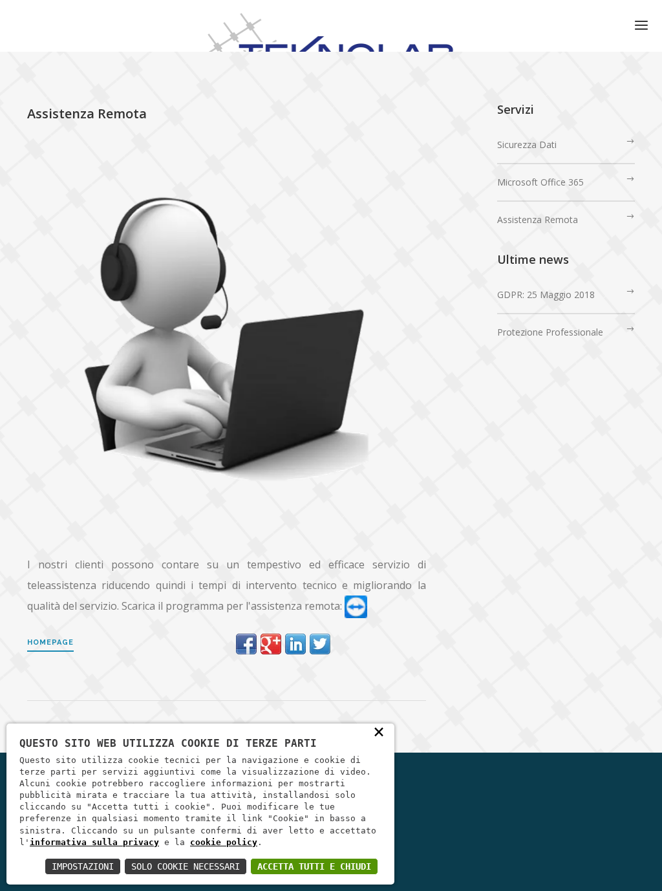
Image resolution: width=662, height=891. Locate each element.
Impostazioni (83, 866)
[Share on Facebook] (246, 644)
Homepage (50, 642)
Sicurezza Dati (527, 144)
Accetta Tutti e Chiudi (314, 866)
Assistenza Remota (537, 219)
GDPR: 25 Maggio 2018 (546, 294)
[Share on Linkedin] (295, 644)
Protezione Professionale (550, 332)
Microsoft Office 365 (540, 182)
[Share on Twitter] (320, 644)
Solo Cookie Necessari (185, 866)
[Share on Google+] (271, 644)
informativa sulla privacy (94, 842)
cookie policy (223, 842)
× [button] (379, 731)
